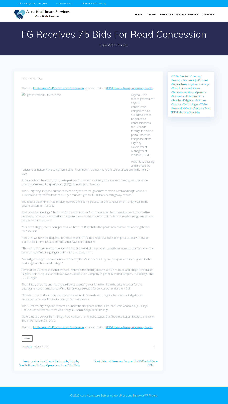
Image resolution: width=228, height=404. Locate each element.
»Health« (176, 100)
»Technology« (190, 104)
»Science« (200, 100)
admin (28, 346)
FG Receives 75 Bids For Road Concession (58, 88)
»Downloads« (179, 88)
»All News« (194, 88)
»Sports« (176, 104)
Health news (29, 78)
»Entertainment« (194, 96)
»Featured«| (188, 80)
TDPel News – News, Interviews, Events (129, 88)
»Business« (177, 96)
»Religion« (188, 100)
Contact (208, 14)
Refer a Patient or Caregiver (179, 14)
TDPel (27, 338)
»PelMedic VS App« (191, 108)
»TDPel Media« (180, 76)
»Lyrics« (193, 84)
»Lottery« (203, 84)
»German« (177, 92)
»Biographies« (179, 84)
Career (151, 14)
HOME (138, 14)
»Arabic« (189, 92)
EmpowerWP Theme (145, 395)
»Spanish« (200, 92)
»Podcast (202, 80)
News (39, 78)
